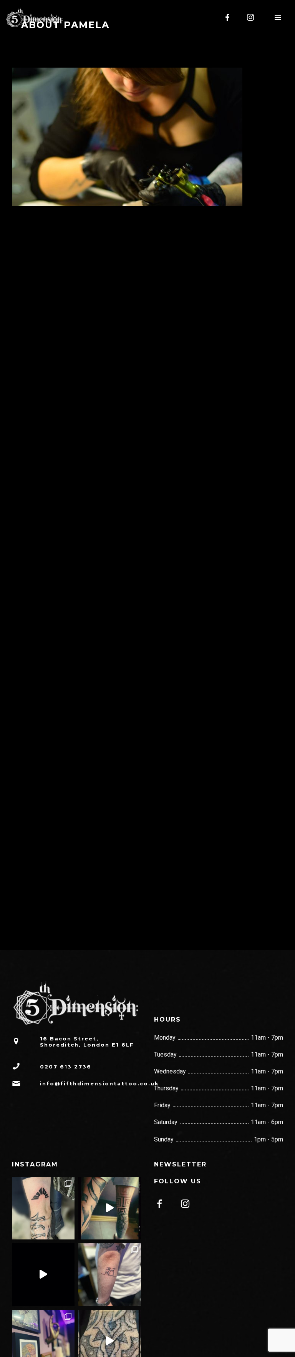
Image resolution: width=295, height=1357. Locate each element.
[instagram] (251, 17)
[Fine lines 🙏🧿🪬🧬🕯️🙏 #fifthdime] (109, 1274)
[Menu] (277, 17)
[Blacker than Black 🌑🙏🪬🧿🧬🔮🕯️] (43, 1208)
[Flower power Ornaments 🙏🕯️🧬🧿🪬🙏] (43, 1274)
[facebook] (228, 17)
